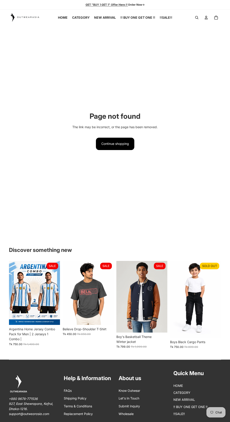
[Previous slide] (12, 293)
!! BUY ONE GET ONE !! (190, 407)
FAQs (68, 390)
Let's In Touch (129, 398)
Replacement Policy (78, 414)
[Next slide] (56, 293)
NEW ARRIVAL (184, 399)
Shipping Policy (75, 398)
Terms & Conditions (78, 406)
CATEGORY (181, 393)
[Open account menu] (206, 18)
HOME (178, 386)
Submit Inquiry (129, 406)
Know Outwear (129, 390)
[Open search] (197, 18)
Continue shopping (115, 144)
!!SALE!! (179, 414)
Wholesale (126, 414)
